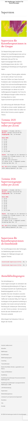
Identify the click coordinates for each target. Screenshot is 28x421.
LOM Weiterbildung (6, 387)
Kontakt (3, 406)
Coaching (3, 360)
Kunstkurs (3, 400)
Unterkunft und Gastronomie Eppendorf (11, 397)
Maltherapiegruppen (6, 357)
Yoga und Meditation (6, 372)
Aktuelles (3, 348)
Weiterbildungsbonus (6, 394)
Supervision (4, 390)
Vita (2, 403)
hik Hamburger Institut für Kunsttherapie (14, 2)
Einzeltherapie (5, 354)
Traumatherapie (5, 364)
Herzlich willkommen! (6, 345)
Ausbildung (4, 375)
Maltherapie (4, 351)
